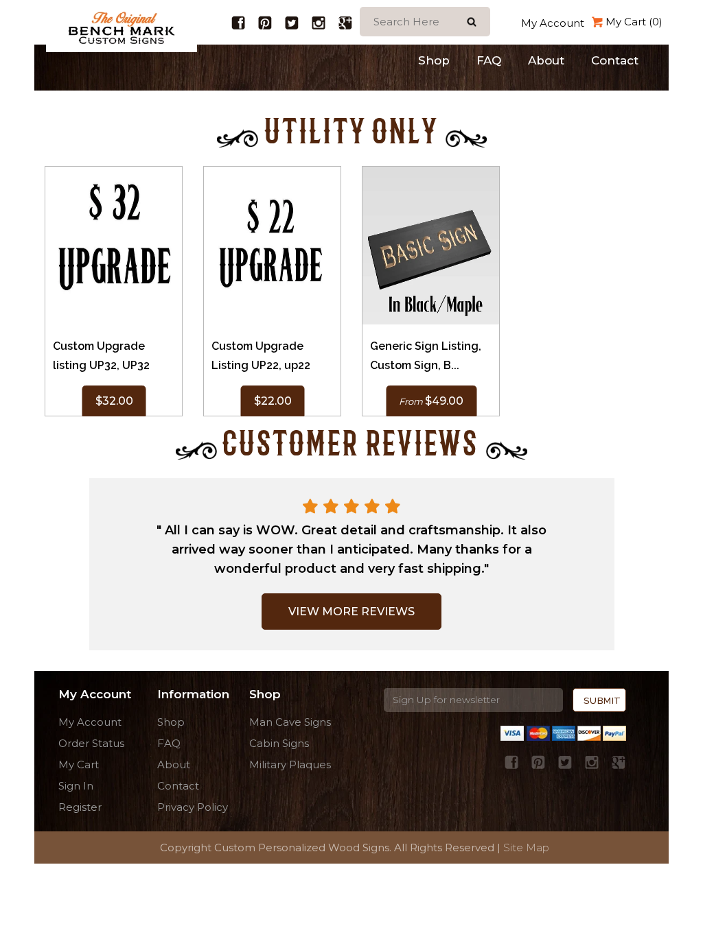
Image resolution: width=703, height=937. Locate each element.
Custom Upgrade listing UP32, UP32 (101, 356)
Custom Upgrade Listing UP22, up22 (260, 356)
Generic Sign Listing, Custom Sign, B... (425, 356)
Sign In (75, 786)
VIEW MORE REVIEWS (351, 611)
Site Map (526, 847)
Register (80, 807)
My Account (552, 23)
